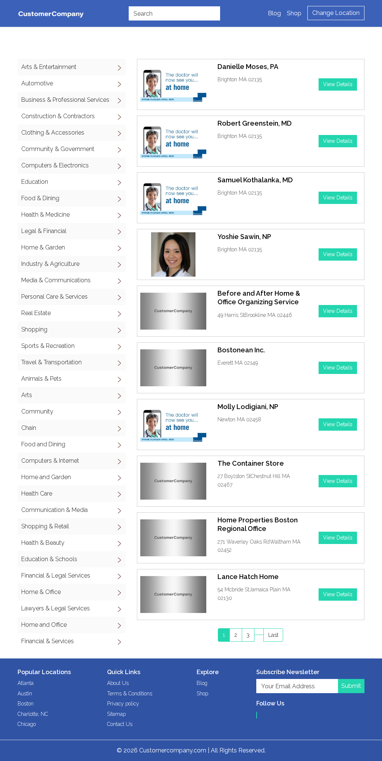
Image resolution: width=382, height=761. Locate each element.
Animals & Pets (41, 378)
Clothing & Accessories (52, 132)
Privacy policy (123, 704)
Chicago (27, 724)
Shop (294, 13)
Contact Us (119, 724)
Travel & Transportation (51, 362)
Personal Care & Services (54, 296)
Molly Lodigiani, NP (247, 407)
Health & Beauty (43, 542)
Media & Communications (56, 280)
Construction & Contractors (58, 116)
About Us (118, 683)
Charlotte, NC (33, 714)
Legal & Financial (43, 231)
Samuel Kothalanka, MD (255, 180)
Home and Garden (46, 477)
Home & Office (41, 591)
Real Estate (36, 313)
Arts (26, 395)
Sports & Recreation (48, 345)
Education (34, 181)
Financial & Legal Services (55, 575)
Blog (274, 13)
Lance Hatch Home (248, 577)
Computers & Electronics (55, 165)
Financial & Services (47, 641)
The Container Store (250, 463)
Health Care (36, 493)
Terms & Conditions (129, 693)
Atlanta (26, 683)
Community (37, 411)
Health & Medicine (45, 214)
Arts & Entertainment (48, 66)
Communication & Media (54, 509)
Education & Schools (49, 559)
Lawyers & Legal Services (55, 608)
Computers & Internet (50, 460)
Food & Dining (40, 198)
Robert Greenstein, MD (254, 123)
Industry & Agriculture (50, 263)
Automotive (37, 83)
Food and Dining (43, 444)
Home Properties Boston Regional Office (257, 524)
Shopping (34, 329)
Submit (351, 685)
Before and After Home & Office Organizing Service (258, 297)
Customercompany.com (172, 750)
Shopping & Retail (45, 526)
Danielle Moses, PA (247, 66)
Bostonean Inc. (241, 350)
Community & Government (57, 148)
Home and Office (44, 624)
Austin (25, 693)
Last (273, 635)
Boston (26, 704)
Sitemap (116, 714)
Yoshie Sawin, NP (244, 236)
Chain (28, 427)
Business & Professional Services (65, 99)
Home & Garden (43, 247)
